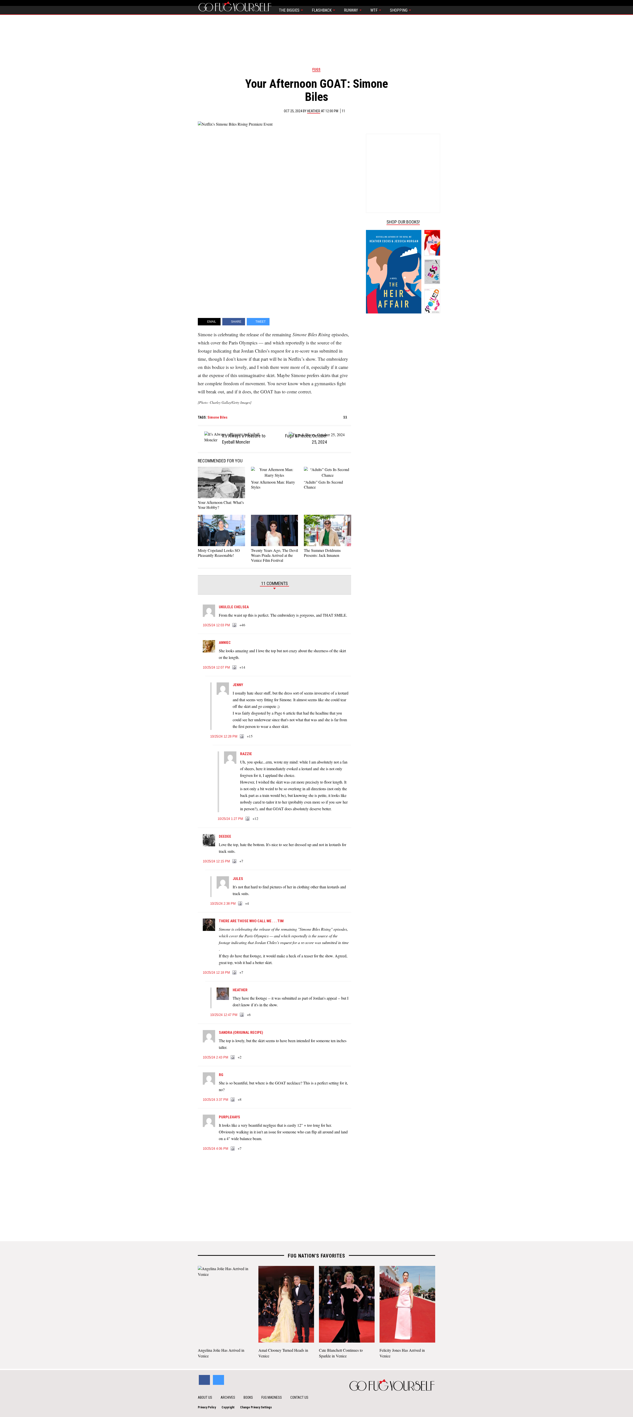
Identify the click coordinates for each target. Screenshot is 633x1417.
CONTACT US (299, 1397)
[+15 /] (242, 736)
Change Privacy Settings (256, 1407)
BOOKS (248, 1397)
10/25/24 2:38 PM (223, 903)
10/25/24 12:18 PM (216, 972)
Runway (351, 10)
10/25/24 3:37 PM (215, 1100)
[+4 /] (240, 903)
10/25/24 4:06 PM (215, 1148)
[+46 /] (234, 625)
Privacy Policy (207, 1407)
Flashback (322, 10)
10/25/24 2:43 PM (215, 1057)
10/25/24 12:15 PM (216, 861)
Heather (313, 111)
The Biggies (289, 10)
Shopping (399, 10)
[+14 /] (234, 667)
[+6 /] (242, 1015)
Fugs (316, 69)
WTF (374, 10)
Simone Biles (217, 417)
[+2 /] (233, 1057)
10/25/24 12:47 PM (223, 1015)
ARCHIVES (228, 1397)
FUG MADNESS (271, 1397)
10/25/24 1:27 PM (230, 819)
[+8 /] (233, 1100)
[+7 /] (234, 861)
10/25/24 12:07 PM (216, 667)
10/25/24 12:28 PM (223, 736)
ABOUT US (205, 1397)
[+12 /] (248, 819)
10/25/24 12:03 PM (216, 625)
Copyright (228, 1407)
